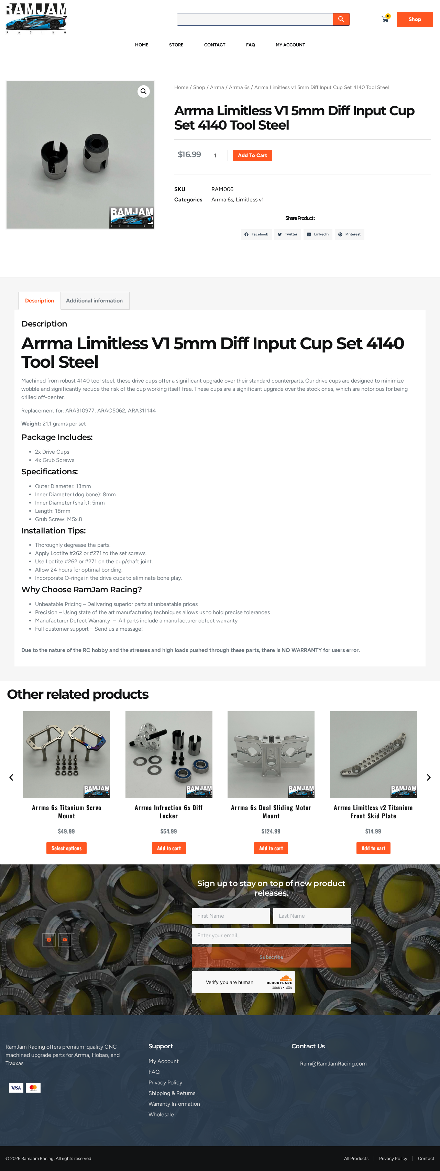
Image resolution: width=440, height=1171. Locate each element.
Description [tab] (39, 300)
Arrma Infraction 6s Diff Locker (169, 811)
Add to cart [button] (169, 848)
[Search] (341, 19)
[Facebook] (49, 940)
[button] (144, 91)
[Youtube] (65, 940)
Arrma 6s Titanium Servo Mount (66, 811)
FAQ (250, 44)
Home (141, 44)
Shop (199, 87)
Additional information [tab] (94, 300)
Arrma (217, 87)
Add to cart (252, 155)
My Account (290, 44)
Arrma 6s (239, 87)
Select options (66, 848)
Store (176, 44)
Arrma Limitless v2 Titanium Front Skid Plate (373, 811)
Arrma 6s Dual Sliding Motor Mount (271, 811)
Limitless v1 (250, 199)
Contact (215, 44)
